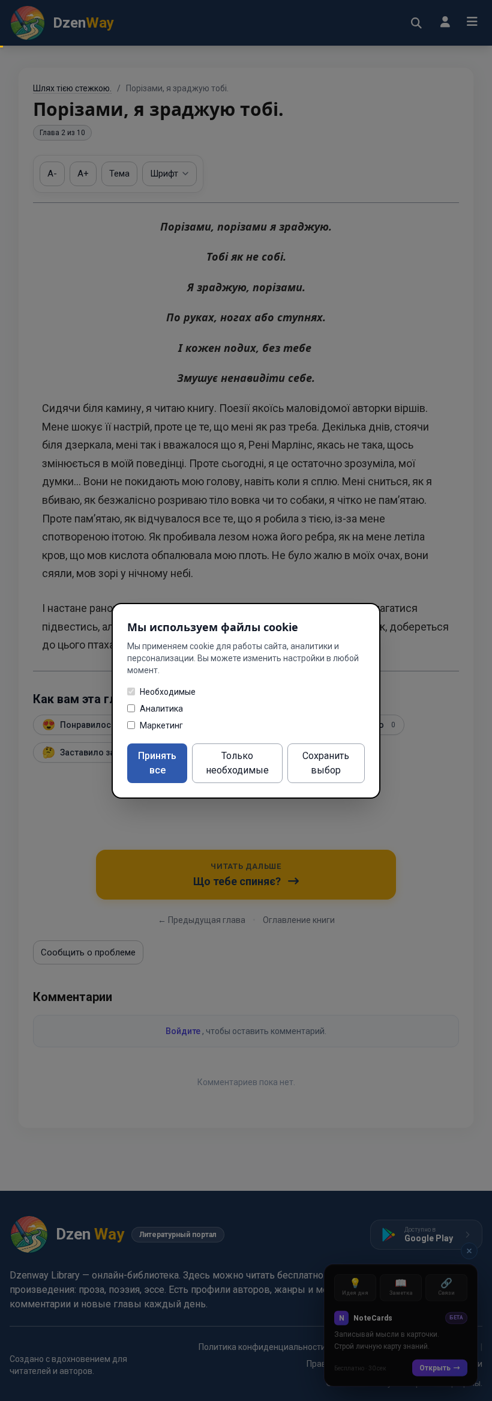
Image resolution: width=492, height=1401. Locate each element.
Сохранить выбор (325, 763)
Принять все (157, 763)
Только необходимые (237, 763)
